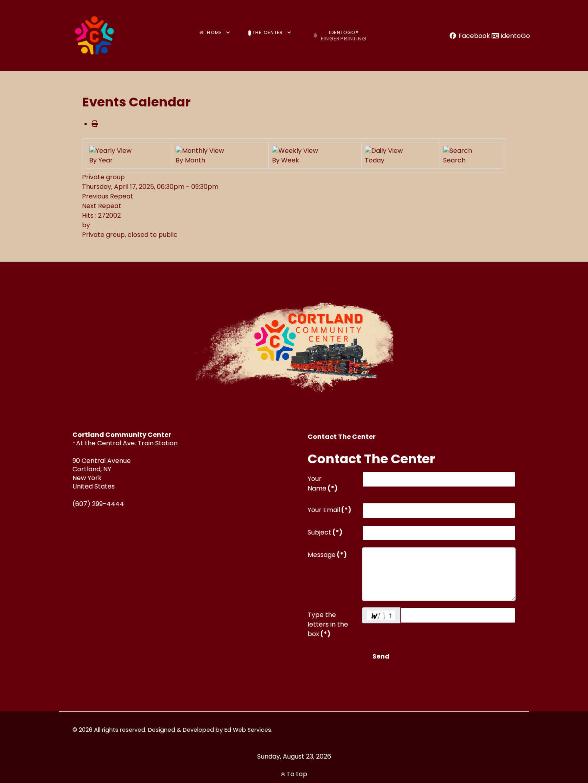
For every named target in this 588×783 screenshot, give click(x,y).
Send (381, 656)
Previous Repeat (107, 196)
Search (454, 160)
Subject (325, 532)
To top (296, 774)
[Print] (95, 123)
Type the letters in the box (328, 624)
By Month (190, 160)
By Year (101, 160)
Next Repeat (101, 205)
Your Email (329, 510)
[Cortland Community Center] (94, 36)
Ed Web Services (247, 730)
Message (327, 554)
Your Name (323, 483)
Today (374, 160)
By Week (285, 160)
